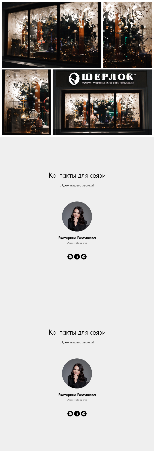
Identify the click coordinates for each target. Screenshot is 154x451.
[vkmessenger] (84, 256)
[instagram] (70, 256)
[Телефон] (77, 256)
